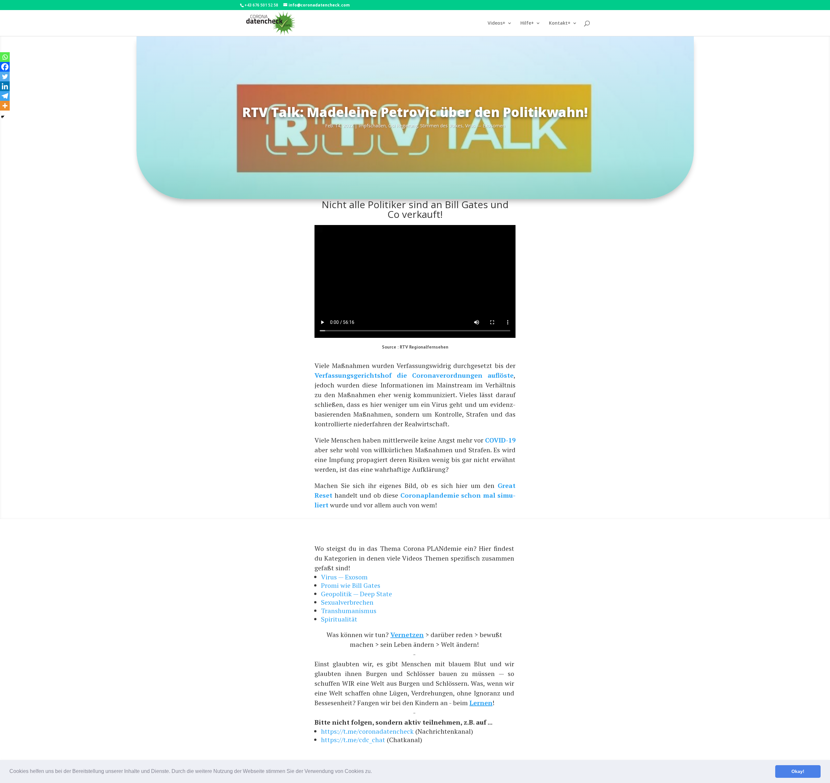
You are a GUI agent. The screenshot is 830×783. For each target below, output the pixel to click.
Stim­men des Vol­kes (441, 126)
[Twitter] (5, 76)
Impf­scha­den (372, 126)
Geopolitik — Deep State (356, 593)
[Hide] (2, 116)
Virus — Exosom (344, 577)
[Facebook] (5, 67)
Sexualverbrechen (347, 602)
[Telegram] (5, 96)
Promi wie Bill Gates (350, 585)
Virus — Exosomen (485, 126)
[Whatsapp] (5, 57)
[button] (374, 772)
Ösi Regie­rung (403, 126)
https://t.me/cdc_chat (353, 739)
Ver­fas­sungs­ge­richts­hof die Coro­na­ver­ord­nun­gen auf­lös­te (414, 375)
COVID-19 (500, 440)
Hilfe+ (527, 23)
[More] (5, 106)
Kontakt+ (560, 23)
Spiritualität (339, 619)
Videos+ (496, 23)
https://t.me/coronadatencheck (367, 731)
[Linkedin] (5, 86)
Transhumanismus (348, 610)
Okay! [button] (797, 771)
